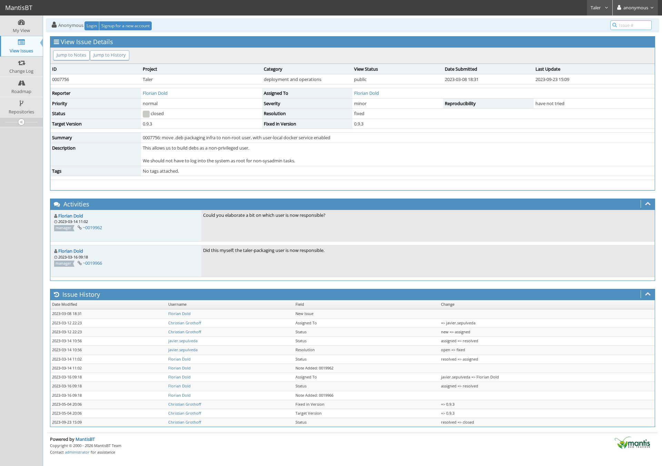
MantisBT (85, 439)
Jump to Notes (71, 55)
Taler (596, 7)
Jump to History (109, 55)
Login (92, 26)
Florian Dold (155, 93)
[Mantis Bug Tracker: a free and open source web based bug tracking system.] (632, 442)
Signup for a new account (125, 26)
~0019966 (92, 263)
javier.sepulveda (183, 340)
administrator (77, 452)
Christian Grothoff (184, 323)
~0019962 (92, 227)
